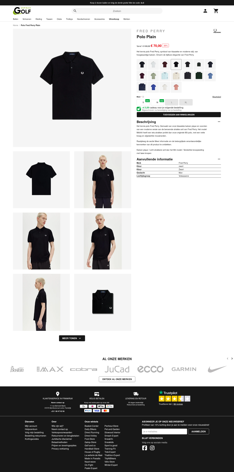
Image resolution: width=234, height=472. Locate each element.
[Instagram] (152, 448)
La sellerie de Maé (93, 455)
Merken (126, 19)
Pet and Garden (112, 429)
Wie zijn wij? (58, 425)
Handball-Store (92, 448)
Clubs (59, 19)
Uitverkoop (114, 19)
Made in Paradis (92, 458)
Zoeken (117, 11)
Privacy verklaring (60, 448)
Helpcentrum (31, 429)
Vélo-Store (110, 461)
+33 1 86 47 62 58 (57, 411)
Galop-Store (90, 442)
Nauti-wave (90, 461)
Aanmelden (198, 431)
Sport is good (111, 445)
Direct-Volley (91, 435)
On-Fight (89, 464)
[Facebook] (144, 448)
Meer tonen (69, 338)
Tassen (49, 19)
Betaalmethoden (59, 442)
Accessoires (99, 19)
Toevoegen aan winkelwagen (178, 114)
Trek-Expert (110, 451)
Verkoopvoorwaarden (62, 432)
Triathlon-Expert (112, 455)
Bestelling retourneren (35, 435)
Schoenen (27, 19)
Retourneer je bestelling (136, 404)
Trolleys (69, 19)
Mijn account (31, 425)
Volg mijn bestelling (34, 432)
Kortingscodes (32, 438)
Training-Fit (110, 448)
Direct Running (92, 432)
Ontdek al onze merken (117, 379)
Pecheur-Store (111, 425)
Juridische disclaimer (62, 438)
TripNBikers (110, 458)
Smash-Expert (111, 435)
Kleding (39, 19)
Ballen (15, 19)
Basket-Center (91, 425)
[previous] (228, 359)
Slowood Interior (112, 432)
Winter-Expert (111, 464)
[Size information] (143, 97)
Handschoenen (83, 19)
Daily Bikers (90, 429)
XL (186, 102)
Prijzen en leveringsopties (64, 445)
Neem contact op (57, 402)
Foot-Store (90, 438)
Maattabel (216, 96)
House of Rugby (92, 451)
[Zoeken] (75, 11)
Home (15, 25)
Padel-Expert (91, 468)
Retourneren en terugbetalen (65, 435)
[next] (232, 359)
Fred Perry (151, 31)
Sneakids (109, 442)
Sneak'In (109, 438)
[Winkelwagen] (216, 11)
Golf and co (90, 445)
